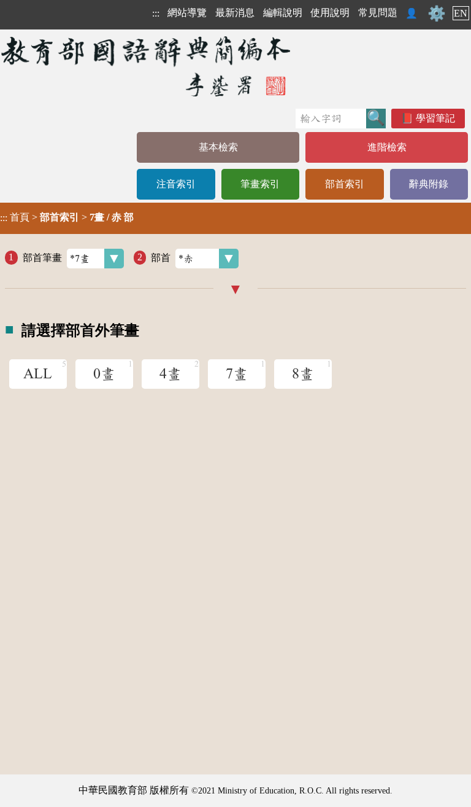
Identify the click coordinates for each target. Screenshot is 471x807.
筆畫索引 (260, 184)
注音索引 (176, 184)
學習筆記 (435, 118)
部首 (160, 257)
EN (460, 13)
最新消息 (235, 12)
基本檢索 (218, 147)
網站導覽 (187, 12)
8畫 (303, 374)
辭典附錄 (428, 184)
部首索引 (344, 184)
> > (67, 217)
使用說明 (330, 12)
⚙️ (436, 13)
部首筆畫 (42, 257)
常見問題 (377, 12)
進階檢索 (387, 147)
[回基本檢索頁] (147, 66)
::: (155, 13)
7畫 (237, 374)
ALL (37, 374)
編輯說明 (282, 12)
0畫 (104, 374)
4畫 (170, 374)
